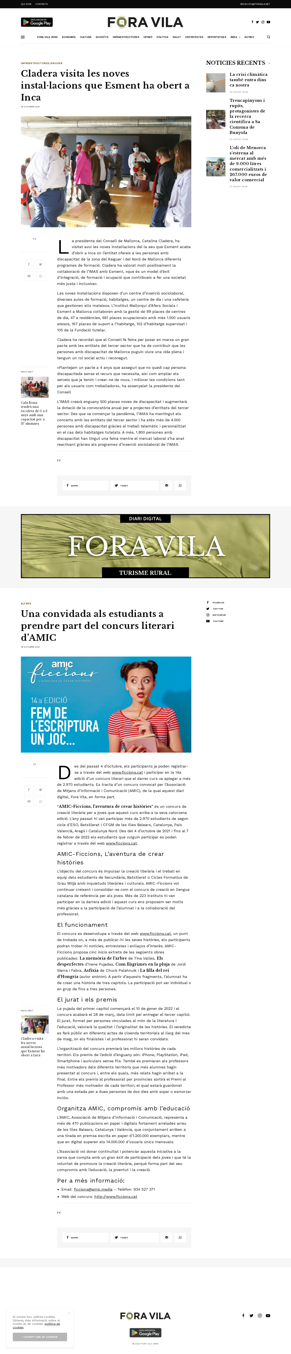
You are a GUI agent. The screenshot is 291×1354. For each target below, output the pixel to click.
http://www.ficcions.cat (115, 1196)
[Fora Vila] (145, 22)
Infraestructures (35, 63)
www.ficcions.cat (127, 772)
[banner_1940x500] (145, 546)
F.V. (34, 239)
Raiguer (56, 63)
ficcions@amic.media (93, 1189)
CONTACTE (41, 4)
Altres (26, 603)
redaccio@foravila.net (255, 4)
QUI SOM (26, 4)
